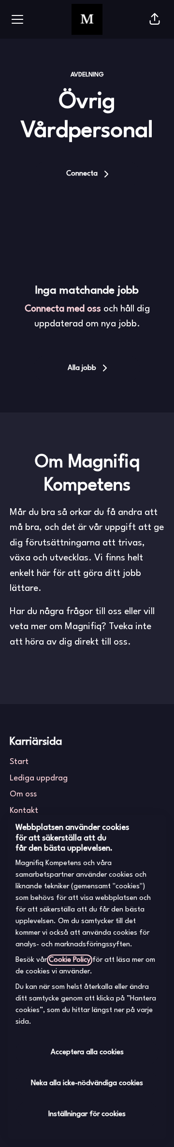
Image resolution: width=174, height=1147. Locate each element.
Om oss (23, 794)
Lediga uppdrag (39, 778)
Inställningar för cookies (87, 1114)
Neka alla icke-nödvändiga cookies (87, 1083)
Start (19, 762)
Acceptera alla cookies (87, 1052)
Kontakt (24, 811)
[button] (154, 19)
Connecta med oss (63, 309)
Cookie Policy (69, 960)
